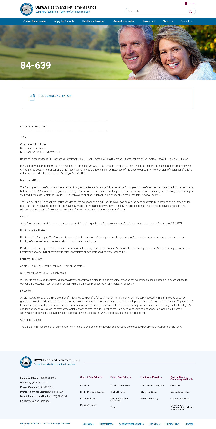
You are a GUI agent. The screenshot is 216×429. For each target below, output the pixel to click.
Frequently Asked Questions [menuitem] (119, 399)
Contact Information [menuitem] (179, 398)
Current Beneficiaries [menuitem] (34, 21)
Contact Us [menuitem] (187, 21)
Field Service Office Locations (34, 401)
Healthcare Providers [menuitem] (94, 21)
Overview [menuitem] (175, 385)
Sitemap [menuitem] (189, 424)
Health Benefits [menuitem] (117, 392)
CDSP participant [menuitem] (88, 398)
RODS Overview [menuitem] (88, 405)
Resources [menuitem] (149, 21)
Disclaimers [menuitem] (154, 424)
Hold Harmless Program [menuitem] (152, 385)
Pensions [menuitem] (84, 385)
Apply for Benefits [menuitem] (64, 21)
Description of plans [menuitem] (180, 392)
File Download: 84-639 (55, 95)
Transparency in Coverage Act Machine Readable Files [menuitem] (181, 407)
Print (192, 3)
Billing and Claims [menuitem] (148, 392)
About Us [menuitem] (168, 21)
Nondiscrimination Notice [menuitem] (131, 424)
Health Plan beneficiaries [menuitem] (92, 392)
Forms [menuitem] (113, 407)
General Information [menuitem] (124, 21)
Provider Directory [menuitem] (149, 398)
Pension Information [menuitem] (120, 385)
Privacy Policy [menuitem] (172, 424)
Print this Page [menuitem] (106, 424)
